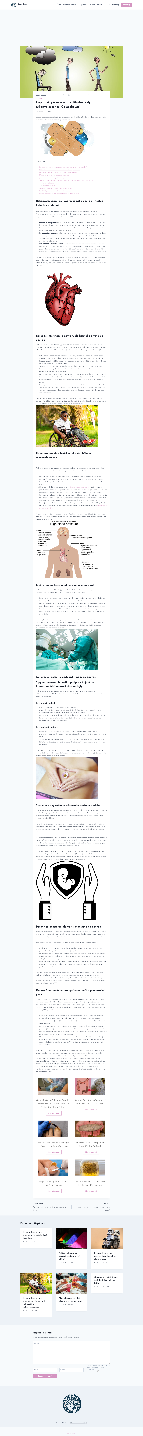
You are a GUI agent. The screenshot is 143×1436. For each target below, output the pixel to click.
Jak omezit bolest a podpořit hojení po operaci (55, 178)
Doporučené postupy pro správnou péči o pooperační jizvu (59, 193)
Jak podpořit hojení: (49, 185)
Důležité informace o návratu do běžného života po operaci (59, 170)
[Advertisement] (71, 24)
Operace (83, 5)
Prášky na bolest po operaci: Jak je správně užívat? (69, 1256)
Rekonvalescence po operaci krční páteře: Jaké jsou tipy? (35, 1235)
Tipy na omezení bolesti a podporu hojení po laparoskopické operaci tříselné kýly (66, 180)
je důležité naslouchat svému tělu (79, 487)
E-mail (63, 1369)
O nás (108, 5)
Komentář (38, 1343)
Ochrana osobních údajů (78, 1423)
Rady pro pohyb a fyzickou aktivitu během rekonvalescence (59, 172)
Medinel (40, 111)
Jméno (36, 1369)
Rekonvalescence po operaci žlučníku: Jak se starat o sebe (105, 1256)
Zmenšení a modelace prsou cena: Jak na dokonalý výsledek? (92, 1207)
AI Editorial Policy (71, 1433)
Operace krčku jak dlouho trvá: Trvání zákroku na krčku (106, 1280)
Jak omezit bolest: (48, 183)
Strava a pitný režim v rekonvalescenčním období (55, 188)
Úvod (59, 5)
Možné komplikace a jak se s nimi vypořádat (54, 175)
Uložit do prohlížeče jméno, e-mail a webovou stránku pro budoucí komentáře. (98, 1367)
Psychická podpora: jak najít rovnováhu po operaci (56, 191)
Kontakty (115, 5)
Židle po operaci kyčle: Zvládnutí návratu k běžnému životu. (50, 1207)
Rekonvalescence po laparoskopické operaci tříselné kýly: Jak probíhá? (63, 167)
